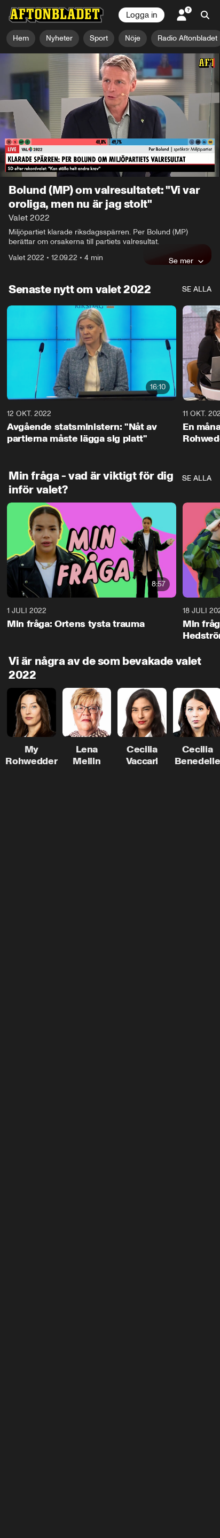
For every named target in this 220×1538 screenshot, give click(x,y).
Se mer (181, 260)
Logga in (141, 15)
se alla (196, 289)
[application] (110, 115)
